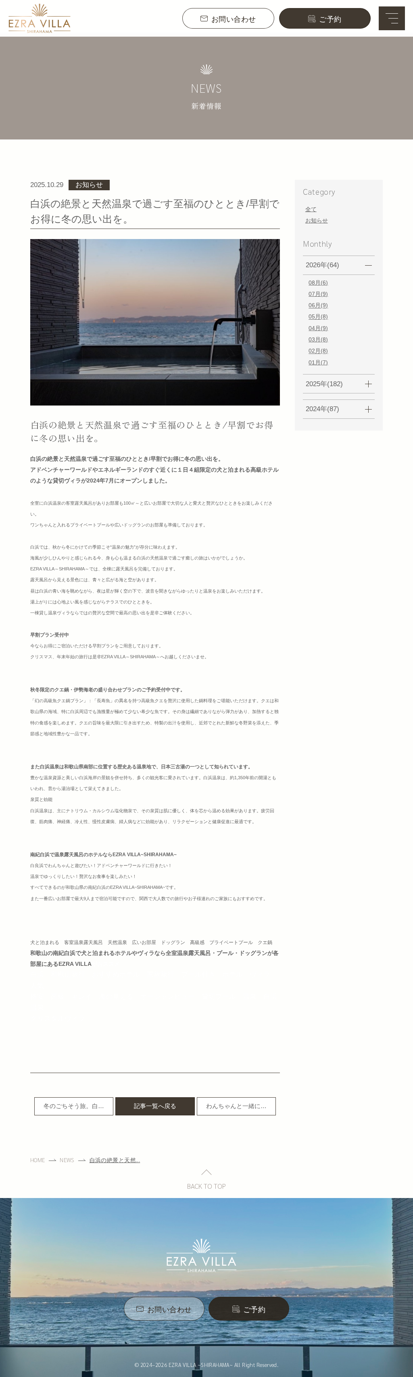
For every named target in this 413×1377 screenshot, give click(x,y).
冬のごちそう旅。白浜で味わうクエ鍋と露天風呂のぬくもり (74, 1108)
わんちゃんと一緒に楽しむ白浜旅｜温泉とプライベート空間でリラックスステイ (236, 1108)
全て (311, 209)
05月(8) (318, 317)
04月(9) (318, 328)
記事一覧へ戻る (155, 1105)
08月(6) (318, 282)
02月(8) (318, 351)
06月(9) (318, 305)
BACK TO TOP (206, 1185)
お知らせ (316, 220)
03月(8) (318, 339)
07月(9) (318, 294)
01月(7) (318, 362)
